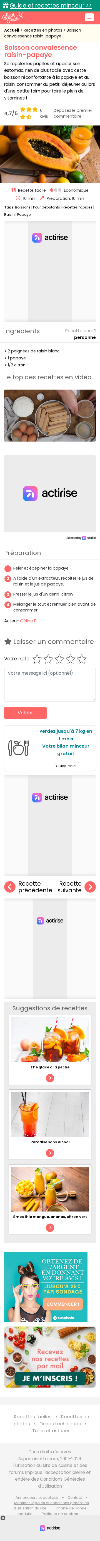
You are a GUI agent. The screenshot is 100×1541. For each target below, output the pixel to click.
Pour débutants (46, 207)
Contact (75, 1497)
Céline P (28, 621)
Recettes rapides (77, 207)
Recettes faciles (33, 1417)
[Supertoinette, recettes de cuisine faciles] (12, 17)
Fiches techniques (60, 1424)
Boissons (23, 207)
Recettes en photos (43, 30)
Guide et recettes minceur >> (51, 5)
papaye (18, 358)
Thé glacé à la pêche (50, 1067)
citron (20, 365)
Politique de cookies (60, 1513)
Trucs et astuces (51, 1431)
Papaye (24, 214)
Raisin (9, 214)
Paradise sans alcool (50, 1142)
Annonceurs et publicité (37, 1497)
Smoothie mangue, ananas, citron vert (50, 1216)
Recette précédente (35, 887)
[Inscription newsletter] (50, 1357)
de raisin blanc (45, 351)
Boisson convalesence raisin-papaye (42, 33)
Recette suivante (70, 887)
